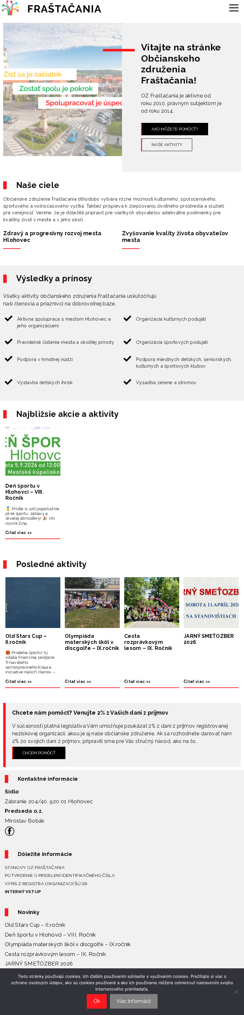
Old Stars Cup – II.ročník (26, 639)
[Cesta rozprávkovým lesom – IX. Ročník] (151, 624)
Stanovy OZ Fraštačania (34, 867)
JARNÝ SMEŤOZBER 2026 (209, 639)
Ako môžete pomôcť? (175, 129)
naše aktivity (167, 144)
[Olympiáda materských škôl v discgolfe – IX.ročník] (92, 624)
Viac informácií (134, 1001)
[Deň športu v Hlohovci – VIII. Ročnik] (32, 474)
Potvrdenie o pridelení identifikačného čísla (60, 875)
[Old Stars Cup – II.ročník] (32, 624)
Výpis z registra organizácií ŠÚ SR (46, 883)
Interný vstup (23, 891)
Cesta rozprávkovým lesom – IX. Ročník (148, 642)
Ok (96, 1001)
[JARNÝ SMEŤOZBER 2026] (211, 624)
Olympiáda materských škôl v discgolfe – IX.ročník (92, 642)
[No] (236, 992)
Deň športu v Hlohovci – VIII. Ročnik (24, 492)
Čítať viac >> (18, 532)
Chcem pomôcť (39, 753)
